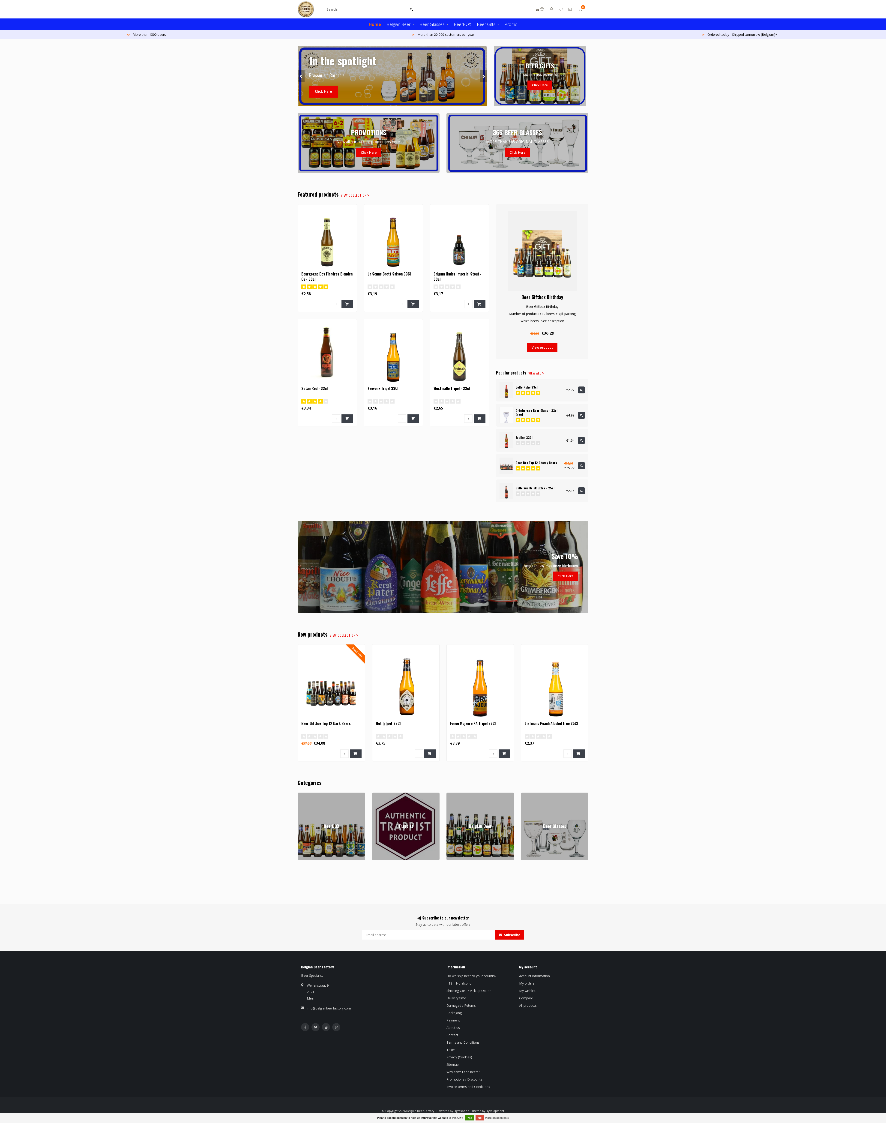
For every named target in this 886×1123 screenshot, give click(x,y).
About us (453, 1027)
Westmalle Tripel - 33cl (452, 388)
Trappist (378, 795)
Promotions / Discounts (464, 1079)
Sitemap (452, 1064)
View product (542, 347)
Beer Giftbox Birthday (542, 296)
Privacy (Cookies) (459, 1057)
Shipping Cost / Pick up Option (468, 990)
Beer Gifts (486, 24)
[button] (301, 76)
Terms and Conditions (462, 1042)
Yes (469, 1118)
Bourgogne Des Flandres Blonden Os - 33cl (327, 276)
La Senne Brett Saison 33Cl (389, 274)
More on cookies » (497, 1118)
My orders (526, 983)
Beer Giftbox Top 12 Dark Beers (326, 723)
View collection (354, 195)
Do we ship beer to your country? (471, 976)
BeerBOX (462, 24)
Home (374, 24)
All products (528, 1005)
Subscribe (511, 935)
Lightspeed (461, 1111)
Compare (526, 998)
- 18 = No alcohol (459, 983)
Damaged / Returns (461, 1005)
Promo (511, 24)
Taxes (450, 1050)
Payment (453, 1020)
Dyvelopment (495, 1111)
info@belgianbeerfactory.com (329, 1008)
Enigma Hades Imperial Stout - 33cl (458, 276)
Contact (452, 1035)
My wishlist (527, 990)
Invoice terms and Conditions (468, 1086)
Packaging (454, 1013)
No (480, 1118)
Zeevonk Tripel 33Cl (383, 388)
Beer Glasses (432, 24)
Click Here (323, 91)
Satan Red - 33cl (314, 388)
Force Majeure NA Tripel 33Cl (473, 723)
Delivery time (456, 998)
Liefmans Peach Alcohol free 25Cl (551, 723)
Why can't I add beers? (463, 1072)
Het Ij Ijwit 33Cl (388, 723)
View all (535, 373)
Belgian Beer (398, 24)
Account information (534, 976)
